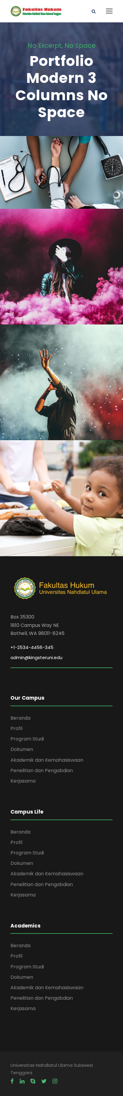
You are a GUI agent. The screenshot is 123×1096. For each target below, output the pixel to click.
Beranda (20, 718)
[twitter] (44, 1081)
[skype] (32, 1081)
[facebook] (12, 1081)
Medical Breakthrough (61, 176)
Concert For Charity (62, 386)
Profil (16, 728)
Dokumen (21, 749)
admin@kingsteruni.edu (36, 657)
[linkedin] (22, 1081)
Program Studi (27, 738)
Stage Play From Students (61, 270)
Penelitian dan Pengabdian (41, 770)
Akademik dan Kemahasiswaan (46, 760)
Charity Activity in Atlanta (61, 502)
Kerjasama (23, 780)
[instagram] (55, 1081)
